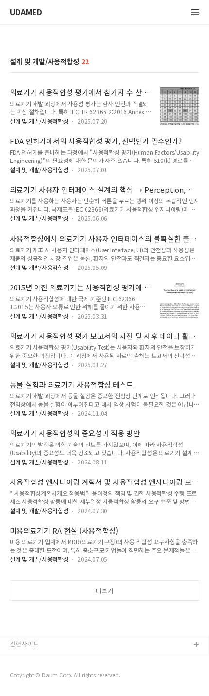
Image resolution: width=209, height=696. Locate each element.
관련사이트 (24, 643)
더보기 (104, 590)
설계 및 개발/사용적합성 (39, 121)
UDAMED (26, 12)
